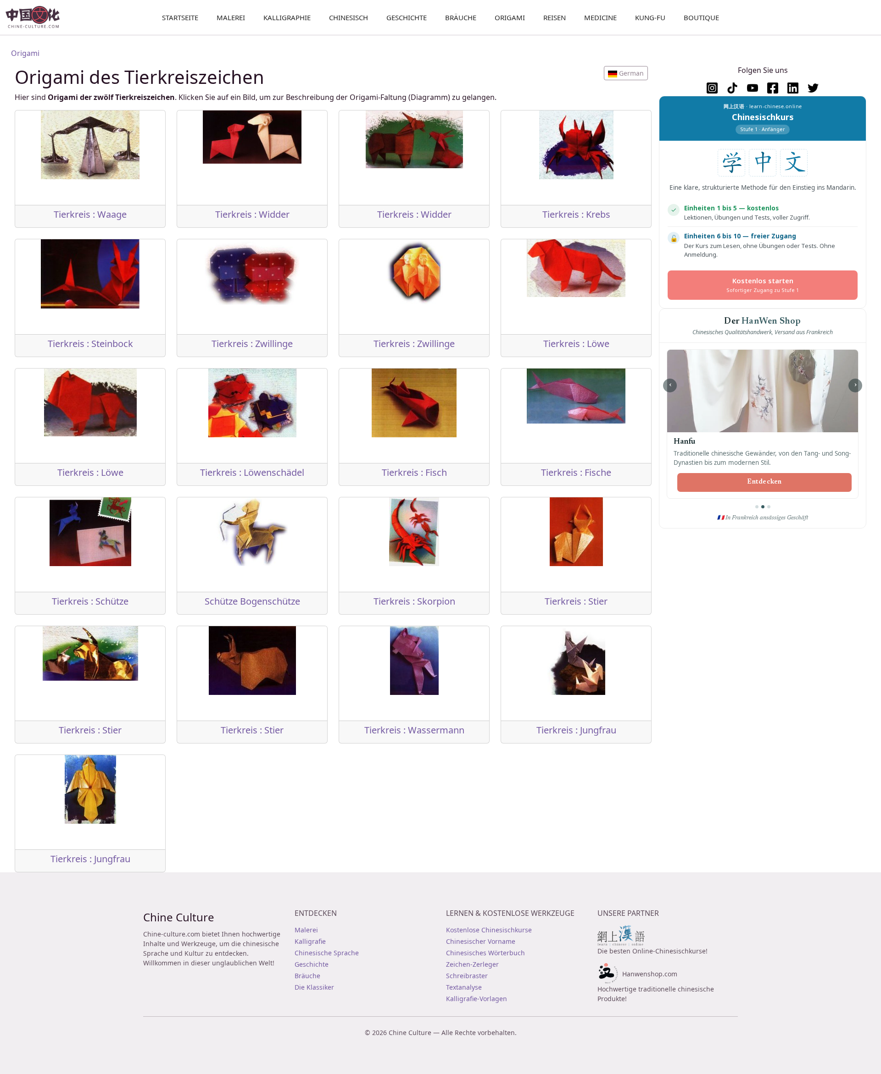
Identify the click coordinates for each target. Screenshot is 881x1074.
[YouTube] (752, 88)
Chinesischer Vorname (480, 941)
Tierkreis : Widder (252, 214)
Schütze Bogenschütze (252, 601)
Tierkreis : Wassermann (414, 730)
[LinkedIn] (793, 88)
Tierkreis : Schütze (90, 601)
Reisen (554, 17)
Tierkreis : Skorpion (414, 601)
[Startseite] (36, 17)
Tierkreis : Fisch (414, 472)
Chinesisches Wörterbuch (485, 952)
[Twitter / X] (813, 88)
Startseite (180, 17)
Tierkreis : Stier (576, 601)
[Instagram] (712, 88)
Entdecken (764, 482)
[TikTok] (732, 88)
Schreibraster (467, 975)
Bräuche (460, 17)
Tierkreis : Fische (576, 472)
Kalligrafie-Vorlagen (476, 998)
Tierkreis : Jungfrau (576, 730)
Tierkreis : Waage (90, 214)
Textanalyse (464, 987)
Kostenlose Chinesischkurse (489, 929)
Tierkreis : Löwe (576, 343)
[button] (626, 73)
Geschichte (406, 17)
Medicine (600, 17)
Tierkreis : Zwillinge (252, 343)
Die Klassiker (314, 987)
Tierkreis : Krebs (576, 214)
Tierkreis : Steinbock (90, 343)
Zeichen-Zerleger (472, 964)
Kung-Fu (650, 17)
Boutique (701, 17)
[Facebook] (773, 88)
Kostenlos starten (762, 285)
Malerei (231, 17)
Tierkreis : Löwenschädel (252, 472)
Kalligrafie (310, 941)
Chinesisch (348, 17)
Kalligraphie (287, 17)
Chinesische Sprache (327, 952)
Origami (510, 17)
